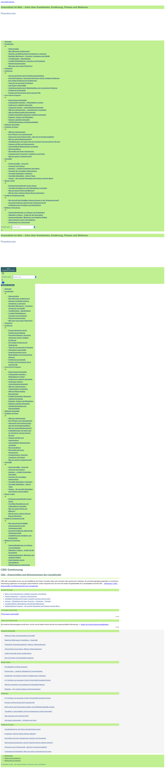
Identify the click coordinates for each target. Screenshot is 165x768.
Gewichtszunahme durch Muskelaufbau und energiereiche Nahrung (32, 88)
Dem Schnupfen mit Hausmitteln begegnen (19, 658)
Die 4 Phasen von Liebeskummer (20, 134)
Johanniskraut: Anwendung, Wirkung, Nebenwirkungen (23, 649)
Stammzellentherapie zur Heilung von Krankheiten (26, 212)
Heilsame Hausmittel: (8, 631)
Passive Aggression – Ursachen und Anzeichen (21, 596)
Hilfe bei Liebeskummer (16, 132)
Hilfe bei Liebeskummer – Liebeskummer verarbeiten (27, 110)
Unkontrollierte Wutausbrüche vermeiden (23, 146)
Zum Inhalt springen (7, 2)
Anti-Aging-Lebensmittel (17, 85)
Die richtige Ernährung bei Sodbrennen (22, 81)
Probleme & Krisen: (7, 724)
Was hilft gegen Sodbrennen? (19, 51)
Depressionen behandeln (17, 100)
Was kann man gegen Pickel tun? (20, 66)
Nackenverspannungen (16, 63)
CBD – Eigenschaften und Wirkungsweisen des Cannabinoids (31, 574)
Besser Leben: (6, 662)
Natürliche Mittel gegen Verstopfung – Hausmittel (21, 640)
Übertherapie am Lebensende (19, 222)
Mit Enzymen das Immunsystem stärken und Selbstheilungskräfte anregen (30, 707)
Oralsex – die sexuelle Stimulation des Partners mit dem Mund (30, 178)
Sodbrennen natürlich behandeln (20, 105)
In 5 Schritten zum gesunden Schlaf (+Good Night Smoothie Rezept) (28, 680)
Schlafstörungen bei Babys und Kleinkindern (24, 205)
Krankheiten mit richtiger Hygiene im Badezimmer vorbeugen (25, 676)
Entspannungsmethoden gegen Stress (22, 186)
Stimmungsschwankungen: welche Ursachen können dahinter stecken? (29, 742)
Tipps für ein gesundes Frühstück (20, 83)
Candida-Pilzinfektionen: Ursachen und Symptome (26, 61)
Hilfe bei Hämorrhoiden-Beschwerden (22, 112)
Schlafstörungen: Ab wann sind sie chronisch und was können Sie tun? (34, 142)
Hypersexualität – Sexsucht (18, 164)
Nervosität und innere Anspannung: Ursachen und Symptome (25, 738)
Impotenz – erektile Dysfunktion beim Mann (24, 168)
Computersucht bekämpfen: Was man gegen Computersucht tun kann (28, 751)
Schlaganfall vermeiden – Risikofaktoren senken (25, 102)
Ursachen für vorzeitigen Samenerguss (22, 171)
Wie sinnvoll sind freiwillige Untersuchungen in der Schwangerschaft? (33, 200)
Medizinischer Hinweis (13, 761)
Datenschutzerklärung (13, 758)
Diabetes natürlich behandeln (19, 120)
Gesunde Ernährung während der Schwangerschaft (27, 203)
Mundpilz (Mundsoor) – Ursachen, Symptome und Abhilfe (29, 56)
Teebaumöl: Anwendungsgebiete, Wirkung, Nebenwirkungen (25, 644)
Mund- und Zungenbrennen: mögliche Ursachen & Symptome (25, 594)
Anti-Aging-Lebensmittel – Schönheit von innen (20, 720)
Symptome (8, 68)
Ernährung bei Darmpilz (17, 90)
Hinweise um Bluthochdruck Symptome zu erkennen (27, 54)
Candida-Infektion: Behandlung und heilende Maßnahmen (24, 604)
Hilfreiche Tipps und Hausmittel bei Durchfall (20, 635)
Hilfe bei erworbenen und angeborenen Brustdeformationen (25, 684)
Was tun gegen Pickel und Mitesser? (21, 190)
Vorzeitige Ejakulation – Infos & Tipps (21, 176)
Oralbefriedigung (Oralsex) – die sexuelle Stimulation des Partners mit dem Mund (32, 606)
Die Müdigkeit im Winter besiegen (16, 667)
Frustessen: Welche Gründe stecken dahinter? (20, 734)
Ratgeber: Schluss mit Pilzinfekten (20, 117)
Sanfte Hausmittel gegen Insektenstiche (18, 653)
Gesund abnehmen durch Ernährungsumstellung (26, 76)
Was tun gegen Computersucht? (20, 156)
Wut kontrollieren (14, 149)
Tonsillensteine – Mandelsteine (19, 59)
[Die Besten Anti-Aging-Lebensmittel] (10, 614)
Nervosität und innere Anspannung (21, 151)
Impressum (9, 756)
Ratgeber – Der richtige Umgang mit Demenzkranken (22, 689)
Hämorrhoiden (13, 49)
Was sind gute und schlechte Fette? (17, 716)
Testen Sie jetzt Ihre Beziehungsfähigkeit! (95, 624)
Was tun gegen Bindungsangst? (20, 139)
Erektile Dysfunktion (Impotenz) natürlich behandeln (27, 115)
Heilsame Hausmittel (12, 125)
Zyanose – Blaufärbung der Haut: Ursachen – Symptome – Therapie (28, 601)
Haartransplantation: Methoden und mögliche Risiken (27, 217)
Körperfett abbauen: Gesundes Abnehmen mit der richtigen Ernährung (33, 78)
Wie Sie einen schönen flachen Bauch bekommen (26, 193)
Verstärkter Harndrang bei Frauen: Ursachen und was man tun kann (27, 599)
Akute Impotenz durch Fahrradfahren (21, 220)
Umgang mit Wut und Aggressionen (21, 144)
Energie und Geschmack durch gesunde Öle (24, 93)
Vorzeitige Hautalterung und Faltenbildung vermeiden (27, 188)
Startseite (8, 41)
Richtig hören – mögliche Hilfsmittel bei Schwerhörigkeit (23, 671)
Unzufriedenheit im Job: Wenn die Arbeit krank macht (22, 729)
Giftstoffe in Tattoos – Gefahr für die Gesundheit (25, 215)
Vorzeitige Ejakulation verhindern (20, 173)
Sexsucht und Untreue (16, 166)
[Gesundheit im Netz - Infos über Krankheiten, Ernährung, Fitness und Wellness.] (8, 13)
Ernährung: (4, 693)
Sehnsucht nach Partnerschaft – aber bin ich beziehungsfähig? (31, 137)
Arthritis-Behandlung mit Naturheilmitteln (23, 122)
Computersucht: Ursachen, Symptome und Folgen (26, 154)
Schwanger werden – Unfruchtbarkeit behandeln (25, 107)
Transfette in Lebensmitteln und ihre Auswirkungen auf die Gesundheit (28, 711)
